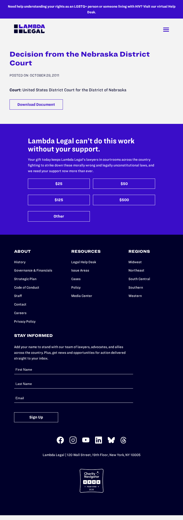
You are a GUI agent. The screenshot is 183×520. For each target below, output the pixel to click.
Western (135, 296)
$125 (59, 200)
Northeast (136, 270)
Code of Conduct (26, 287)
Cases (76, 279)
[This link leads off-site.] (60, 442)
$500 (124, 200)
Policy (76, 287)
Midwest (135, 262)
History (19, 262)
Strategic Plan (25, 279)
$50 (124, 184)
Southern (135, 287)
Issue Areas (80, 270)
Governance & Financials (33, 270)
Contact (20, 304)
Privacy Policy (25, 321)
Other (59, 216)
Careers (20, 313)
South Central (139, 279)
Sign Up (36, 417)
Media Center (81, 296)
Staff (18, 296)
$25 (58, 184)
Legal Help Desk (83, 262)
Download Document (36, 104)
